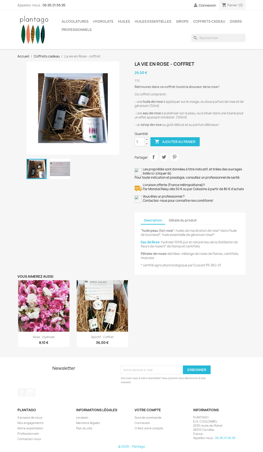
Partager (153, 157)
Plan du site (84, 428)
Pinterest (174, 157)
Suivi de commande (148, 417)
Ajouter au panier (175, 141)
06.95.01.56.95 (54, 5)
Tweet (164, 157)
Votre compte (148, 410)
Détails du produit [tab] (183, 220)
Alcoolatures (75, 21)
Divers (236, 21)
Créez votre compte (149, 428)
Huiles (124, 21)
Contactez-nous (29, 439)
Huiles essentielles (153, 21)
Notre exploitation (30, 428)
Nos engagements (30, 423)
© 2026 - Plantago (131, 446)
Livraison (82, 417)
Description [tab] (153, 220)
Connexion (142, 423)
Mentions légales (88, 423)
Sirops (182, 21)
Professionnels (28, 434)
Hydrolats (103, 21)
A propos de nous (29, 417)
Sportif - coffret (102, 337)
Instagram (31, 392)
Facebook (22, 392)
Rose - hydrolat (44, 337)
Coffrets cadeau (209, 21)
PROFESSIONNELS (77, 29)
